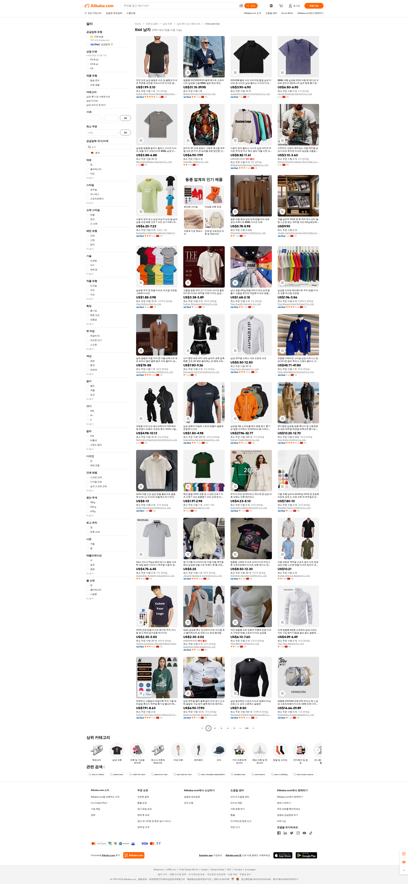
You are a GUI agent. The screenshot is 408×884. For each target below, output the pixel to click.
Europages (250, 869)
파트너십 (281, 821)
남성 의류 (167, 23)
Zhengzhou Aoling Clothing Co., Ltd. (248, 233)
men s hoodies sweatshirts (213, 774)
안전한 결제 (143, 797)
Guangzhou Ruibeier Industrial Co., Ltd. (155, 575)
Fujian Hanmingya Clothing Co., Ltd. (153, 507)
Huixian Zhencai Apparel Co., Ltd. (294, 575)
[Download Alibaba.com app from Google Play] (306, 855)
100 (246, 728)
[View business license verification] (232, 879)
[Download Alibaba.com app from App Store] (282, 855)
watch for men (161, 774)
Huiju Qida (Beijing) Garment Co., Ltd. (296, 372)
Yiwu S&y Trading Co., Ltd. (195, 162)
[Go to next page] (253, 728)
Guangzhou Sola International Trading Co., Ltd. (157, 233)
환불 (232, 815)
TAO (229, 869)
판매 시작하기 (284, 803)
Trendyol (238, 869)
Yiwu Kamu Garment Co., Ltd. (244, 369)
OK (125, 118)
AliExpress (158, 869)
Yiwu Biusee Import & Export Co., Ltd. (296, 304)
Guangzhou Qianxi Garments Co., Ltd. (248, 507)
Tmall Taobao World (188, 869)
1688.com (171, 869)
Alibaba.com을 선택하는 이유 (105, 797)
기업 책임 (95, 809)
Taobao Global (217, 869)
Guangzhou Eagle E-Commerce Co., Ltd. (250, 94)
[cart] (281, 6)
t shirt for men (138, 774)
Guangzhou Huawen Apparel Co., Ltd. (296, 714)
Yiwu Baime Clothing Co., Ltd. (244, 643)
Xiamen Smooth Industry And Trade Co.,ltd (298, 162)
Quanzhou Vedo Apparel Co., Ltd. (199, 647)
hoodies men (239, 774)
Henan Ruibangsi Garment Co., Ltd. (295, 94)
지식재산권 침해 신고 (240, 821)
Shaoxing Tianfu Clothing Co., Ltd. (294, 507)
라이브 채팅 (236, 803)
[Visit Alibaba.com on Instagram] (298, 833)
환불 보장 (142, 803)
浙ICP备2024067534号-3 (285, 879)
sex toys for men (184, 774)
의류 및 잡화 (152, 23)
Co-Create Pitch (99, 803)
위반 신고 (235, 827)
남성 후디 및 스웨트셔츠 (188, 23)
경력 (93, 815)
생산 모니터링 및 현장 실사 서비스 (154, 821)
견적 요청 (188, 803)
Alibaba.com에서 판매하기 (290, 797)
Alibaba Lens (108, 855)
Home (138, 23)
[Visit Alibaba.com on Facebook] (279, 833)
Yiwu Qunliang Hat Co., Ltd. (196, 507)
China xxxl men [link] (212, 23)
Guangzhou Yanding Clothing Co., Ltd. (154, 372)
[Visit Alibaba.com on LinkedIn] (285, 833)
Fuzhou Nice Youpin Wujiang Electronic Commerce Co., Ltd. (157, 94)
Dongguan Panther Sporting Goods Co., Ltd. (251, 714)
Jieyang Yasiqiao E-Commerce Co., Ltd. (202, 575)
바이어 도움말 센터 (239, 797)
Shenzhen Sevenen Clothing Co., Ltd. (248, 575)
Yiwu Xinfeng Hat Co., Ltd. (148, 304)
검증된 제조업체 (192, 797)
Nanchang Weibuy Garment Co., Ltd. (154, 162)
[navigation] (108, 376)
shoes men (118, 774)
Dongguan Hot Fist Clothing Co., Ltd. (201, 372)
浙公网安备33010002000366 (256, 879)
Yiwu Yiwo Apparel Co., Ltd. (291, 643)
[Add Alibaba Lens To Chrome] (133, 855)
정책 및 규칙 (143, 827)
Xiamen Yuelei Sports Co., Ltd (244, 440)
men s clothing (280, 774)
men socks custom (305, 774)
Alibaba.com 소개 (100, 790)
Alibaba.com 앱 (233, 855)
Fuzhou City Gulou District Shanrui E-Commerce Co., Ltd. (157, 714)
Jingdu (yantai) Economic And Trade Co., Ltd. (298, 233)
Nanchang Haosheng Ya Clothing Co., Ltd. (156, 440)
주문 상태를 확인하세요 (288, 809)
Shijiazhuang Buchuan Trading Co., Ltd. (249, 165)
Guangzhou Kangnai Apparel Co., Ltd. (201, 440)
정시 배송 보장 (144, 809)
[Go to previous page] (202, 728)
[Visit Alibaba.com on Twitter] (292, 833)
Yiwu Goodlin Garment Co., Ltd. (245, 304)
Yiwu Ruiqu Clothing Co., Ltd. (292, 440)
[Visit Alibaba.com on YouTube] (304, 833)
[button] (241, 6)
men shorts (260, 774)
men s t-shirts (98, 774)
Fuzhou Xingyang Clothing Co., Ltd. (200, 304)
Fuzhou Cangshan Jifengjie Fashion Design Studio (157, 643)
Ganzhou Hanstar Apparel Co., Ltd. (200, 714)
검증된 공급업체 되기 (287, 815)
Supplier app (206, 855)
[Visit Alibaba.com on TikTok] (311, 833)
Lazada (204, 869)
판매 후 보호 (143, 815)
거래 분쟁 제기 (237, 809)
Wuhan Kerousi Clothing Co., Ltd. (199, 94)
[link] (404, 854)
